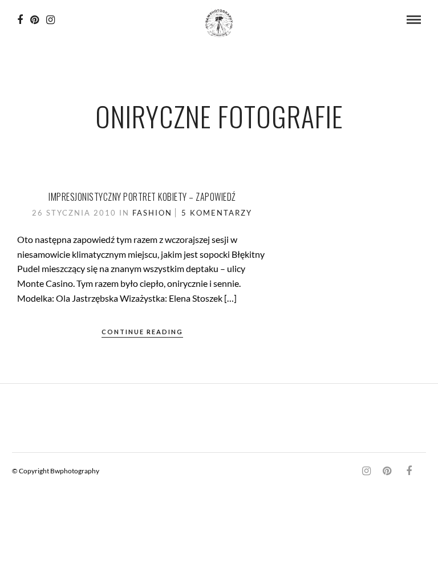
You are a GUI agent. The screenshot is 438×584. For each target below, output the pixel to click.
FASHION (152, 212)
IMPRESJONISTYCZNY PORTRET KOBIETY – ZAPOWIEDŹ (142, 197)
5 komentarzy (216, 212)
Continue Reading (142, 331)
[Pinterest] (34, 20)
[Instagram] (50, 20)
